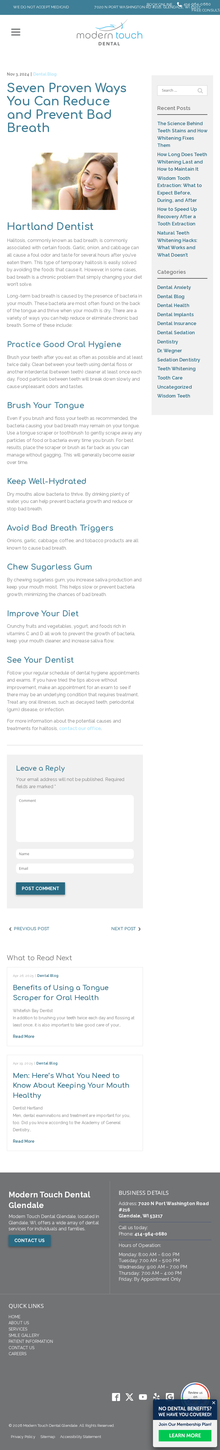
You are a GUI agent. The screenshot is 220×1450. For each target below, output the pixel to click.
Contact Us (22, 1347)
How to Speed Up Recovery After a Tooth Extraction (177, 216)
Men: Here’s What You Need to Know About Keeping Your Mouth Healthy (71, 1085)
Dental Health (173, 305)
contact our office (80, 728)
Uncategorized (174, 387)
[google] (170, 1397)
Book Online (159, 4)
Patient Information (31, 1341)
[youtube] (143, 1397)
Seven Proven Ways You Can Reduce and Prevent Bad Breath (67, 108)
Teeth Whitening (176, 368)
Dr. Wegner (169, 350)
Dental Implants (175, 314)
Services (18, 1329)
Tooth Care (170, 378)
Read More (23, 1036)
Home (15, 1317)
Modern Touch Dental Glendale (49, 1199)
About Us (19, 1323)
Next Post (123, 929)
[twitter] (129, 1397)
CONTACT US (29, 1240)
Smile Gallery (24, 1335)
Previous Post (31, 929)
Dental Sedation (176, 332)
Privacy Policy (23, 1437)
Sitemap (47, 1437)
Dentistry (167, 342)
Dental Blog (45, 74)
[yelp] (156, 1397)
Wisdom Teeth (173, 396)
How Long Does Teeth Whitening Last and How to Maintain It (182, 162)
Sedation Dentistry (179, 360)
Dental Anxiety (174, 287)
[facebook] (116, 1397)
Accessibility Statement (80, 1437)
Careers (17, 1353)
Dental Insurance (177, 323)
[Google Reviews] (195, 1397)
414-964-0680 (197, 4)
